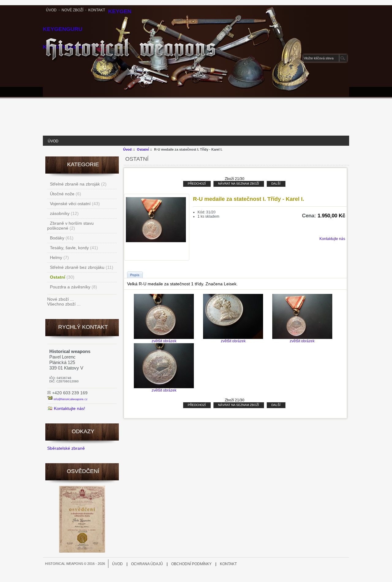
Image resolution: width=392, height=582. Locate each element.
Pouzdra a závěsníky (70, 286)
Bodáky (57, 237)
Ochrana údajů (147, 564)
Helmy (56, 257)
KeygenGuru (62, 29)
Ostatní (143, 149)
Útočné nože (62, 193)
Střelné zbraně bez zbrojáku (77, 267)
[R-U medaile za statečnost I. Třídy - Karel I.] (156, 241)
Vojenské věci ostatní (70, 203)
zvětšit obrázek (164, 341)
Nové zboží (72, 10)
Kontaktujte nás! (69, 408)
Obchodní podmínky (191, 564)
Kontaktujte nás (332, 239)
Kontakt (96, 10)
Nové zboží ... (60, 299)
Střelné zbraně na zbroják (75, 184)
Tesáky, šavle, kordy (69, 247)
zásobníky (60, 213)
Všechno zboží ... (64, 304)
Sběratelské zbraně (66, 448)
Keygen (119, 11)
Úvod (51, 10)
